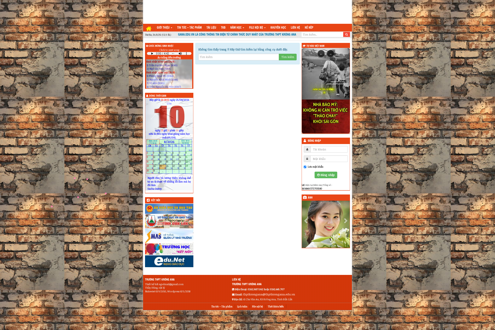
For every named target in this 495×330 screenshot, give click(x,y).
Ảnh (310, 197)
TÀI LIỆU (211, 27)
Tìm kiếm (287, 57)
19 (169, 162)
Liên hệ (295, 27)
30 (150, 171)
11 (163, 158)
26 (169, 167)
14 (182, 158)
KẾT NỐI (155, 200)
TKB (223, 27)
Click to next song (169, 50)
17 (156, 162)
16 (150, 162)
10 (156, 158)
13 (175, 158)
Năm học (236, 27)
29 (188, 167)
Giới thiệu (163, 27)
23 (150, 167)
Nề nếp (309, 27)
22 (188, 162)
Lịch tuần (242, 306)
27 (175, 167)
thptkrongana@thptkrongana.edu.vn (269, 294)
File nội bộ (256, 27)
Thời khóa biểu (276, 306)
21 (182, 162)
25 (163, 167)
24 (156, 167)
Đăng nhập (314, 141)
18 (163, 162)
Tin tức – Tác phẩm (189, 27)
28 (182, 167)
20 (175, 162)
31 (156, 171)
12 (169, 158)
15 (188, 158)
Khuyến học (278, 27)
